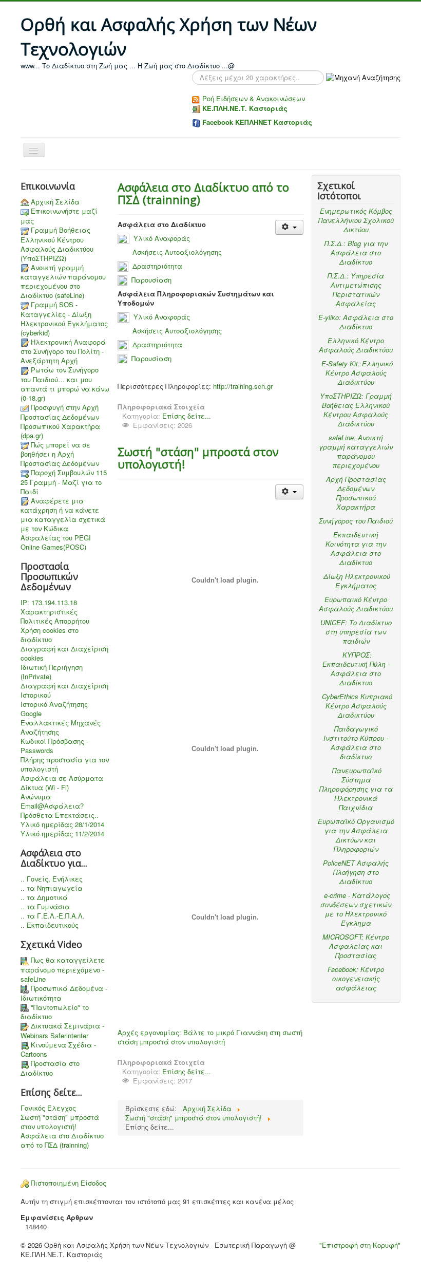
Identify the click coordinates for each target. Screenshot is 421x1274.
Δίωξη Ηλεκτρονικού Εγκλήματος (356, 580)
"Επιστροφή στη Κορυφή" (359, 1245)
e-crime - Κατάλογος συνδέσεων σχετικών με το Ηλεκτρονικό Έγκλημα (355, 909)
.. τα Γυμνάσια (45, 906)
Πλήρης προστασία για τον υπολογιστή (65, 764)
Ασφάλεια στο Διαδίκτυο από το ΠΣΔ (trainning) (62, 1140)
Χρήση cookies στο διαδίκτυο (50, 635)
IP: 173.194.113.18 (49, 602)
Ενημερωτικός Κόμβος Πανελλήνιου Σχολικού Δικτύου (356, 220)
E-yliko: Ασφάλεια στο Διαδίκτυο (355, 321)
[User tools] (289, 227)
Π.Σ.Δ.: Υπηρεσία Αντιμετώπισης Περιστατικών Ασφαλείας (356, 289)
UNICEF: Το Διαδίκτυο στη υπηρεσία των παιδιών (356, 631)
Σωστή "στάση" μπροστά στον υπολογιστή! (60, 1122)
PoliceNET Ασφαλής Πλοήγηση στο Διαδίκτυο (356, 872)
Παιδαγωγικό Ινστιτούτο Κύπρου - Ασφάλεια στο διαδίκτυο (355, 742)
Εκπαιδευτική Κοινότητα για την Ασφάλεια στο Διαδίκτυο (356, 548)
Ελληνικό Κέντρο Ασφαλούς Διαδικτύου (356, 344)
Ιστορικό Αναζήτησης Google (54, 709)
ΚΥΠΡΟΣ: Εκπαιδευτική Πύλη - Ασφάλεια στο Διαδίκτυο (356, 668)
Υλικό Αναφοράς (162, 238)
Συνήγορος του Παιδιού (356, 521)
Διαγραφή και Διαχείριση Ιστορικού (64, 690)
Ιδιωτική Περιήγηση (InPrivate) (52, 672)
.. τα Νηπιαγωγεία (52, 888)
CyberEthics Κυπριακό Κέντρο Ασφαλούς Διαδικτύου (357, 705)
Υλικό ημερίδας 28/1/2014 (62, 824)
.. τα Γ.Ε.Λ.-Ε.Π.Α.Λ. (53, 916)
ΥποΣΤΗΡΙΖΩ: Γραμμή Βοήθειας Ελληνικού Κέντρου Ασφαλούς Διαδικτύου (356, 409)
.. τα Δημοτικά (44, 897)
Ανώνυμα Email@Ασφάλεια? (52, 801)
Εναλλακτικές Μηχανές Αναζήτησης (61, 727)
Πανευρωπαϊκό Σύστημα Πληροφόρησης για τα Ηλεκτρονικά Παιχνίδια (356, 788)
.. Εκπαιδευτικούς (50, 925)
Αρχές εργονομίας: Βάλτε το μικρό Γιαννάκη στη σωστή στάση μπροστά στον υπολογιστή (210, 1036)
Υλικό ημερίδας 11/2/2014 (62, 833)
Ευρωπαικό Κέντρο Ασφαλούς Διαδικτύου (356, 603)
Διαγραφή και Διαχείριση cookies (64, 653)
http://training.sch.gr (243, 386)
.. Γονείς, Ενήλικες (52, 879)
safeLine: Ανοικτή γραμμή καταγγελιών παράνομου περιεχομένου (356, 451)
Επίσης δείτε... (186, 416)
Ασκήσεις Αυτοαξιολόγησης (177, 252)
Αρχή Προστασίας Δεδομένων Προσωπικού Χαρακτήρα (356, 493)
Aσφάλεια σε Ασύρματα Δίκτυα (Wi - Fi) (62, 783)
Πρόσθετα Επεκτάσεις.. (60, 815)
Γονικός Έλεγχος (48, 1108)
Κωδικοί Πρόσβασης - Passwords (54, 746)
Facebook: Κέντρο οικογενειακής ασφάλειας (356, 978)
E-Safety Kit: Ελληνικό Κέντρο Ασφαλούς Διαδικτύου (357, 373)
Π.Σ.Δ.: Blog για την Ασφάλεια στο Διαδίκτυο (356, 252)
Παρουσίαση (151, 280)
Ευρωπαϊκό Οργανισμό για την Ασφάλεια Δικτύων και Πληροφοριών (356, 835)
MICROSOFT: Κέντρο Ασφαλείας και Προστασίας (355, 946)
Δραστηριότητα (157, 266)
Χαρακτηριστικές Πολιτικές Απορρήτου (55, 616)
